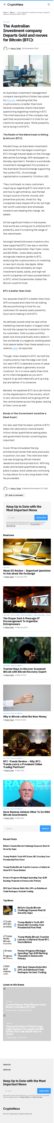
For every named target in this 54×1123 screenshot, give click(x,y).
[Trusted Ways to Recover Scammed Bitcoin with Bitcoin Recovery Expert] (27, 650)
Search (45, 828)
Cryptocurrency (27, 615)
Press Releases (39, 615)
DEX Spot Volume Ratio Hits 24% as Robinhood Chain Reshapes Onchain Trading (32, 970)
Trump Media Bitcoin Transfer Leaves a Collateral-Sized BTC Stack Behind (33, 939)
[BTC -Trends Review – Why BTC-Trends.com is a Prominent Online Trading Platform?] (27, 742)
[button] (4, 4)
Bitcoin (12, 12)
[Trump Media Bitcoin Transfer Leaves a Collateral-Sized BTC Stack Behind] (8, 939)
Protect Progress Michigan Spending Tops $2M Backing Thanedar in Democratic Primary (33, 955)
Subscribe (41, 517)
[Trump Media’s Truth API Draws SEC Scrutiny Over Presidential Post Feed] (8, 925)
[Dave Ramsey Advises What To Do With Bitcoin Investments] (27, 793)
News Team (12, 1037)
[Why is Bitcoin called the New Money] (27, 698)
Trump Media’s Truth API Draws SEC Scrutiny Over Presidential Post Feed (31, 925)
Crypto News (15, 615)
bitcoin (11, 100)
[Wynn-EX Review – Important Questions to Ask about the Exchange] (27, 552)
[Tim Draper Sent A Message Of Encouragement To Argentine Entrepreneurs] (27, 599)
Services (7, 1065)
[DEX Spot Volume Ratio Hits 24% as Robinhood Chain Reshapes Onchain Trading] (8, 969)
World (48, 615)
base (15, 348)
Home (5, 12)
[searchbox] (21, 828)
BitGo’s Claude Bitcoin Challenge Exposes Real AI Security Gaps (32, 910)
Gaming (9, 1023)
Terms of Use (10, 526)
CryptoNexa (15, 4)
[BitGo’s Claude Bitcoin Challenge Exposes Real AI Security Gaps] (8, 910)
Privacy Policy (35, 524)
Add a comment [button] (16, 495)
